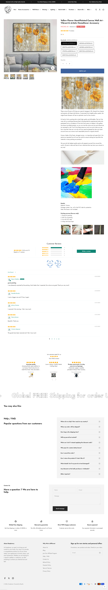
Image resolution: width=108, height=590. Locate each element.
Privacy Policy (46, 571)
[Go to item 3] (19, 77)
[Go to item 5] (31, 77)
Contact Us (46, 559)
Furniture (71, 10)
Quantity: (63, 60)
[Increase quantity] (69, 64)
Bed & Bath (62, 10)
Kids (88, 10)
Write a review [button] (86, 251)
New (15, 10)
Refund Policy (46, 562)
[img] (11, 277)
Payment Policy (47, 565)
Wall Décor (35, 10)
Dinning (44, 10)
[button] (65, 31)
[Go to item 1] (6, 77)
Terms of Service (47, 568)
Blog (44, 550)
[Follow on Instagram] (13, 578)
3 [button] (54, 339)
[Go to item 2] (12, 77)
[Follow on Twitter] (9, 578)
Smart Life (81, 10)
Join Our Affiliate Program (50, 553)
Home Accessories (23, 10)
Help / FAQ (46, 556)
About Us (45, 547)
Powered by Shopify (18, 584)
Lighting (52, 10)
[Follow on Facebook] (5, 578)
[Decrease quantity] (63, 64)
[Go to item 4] (25, 77)
